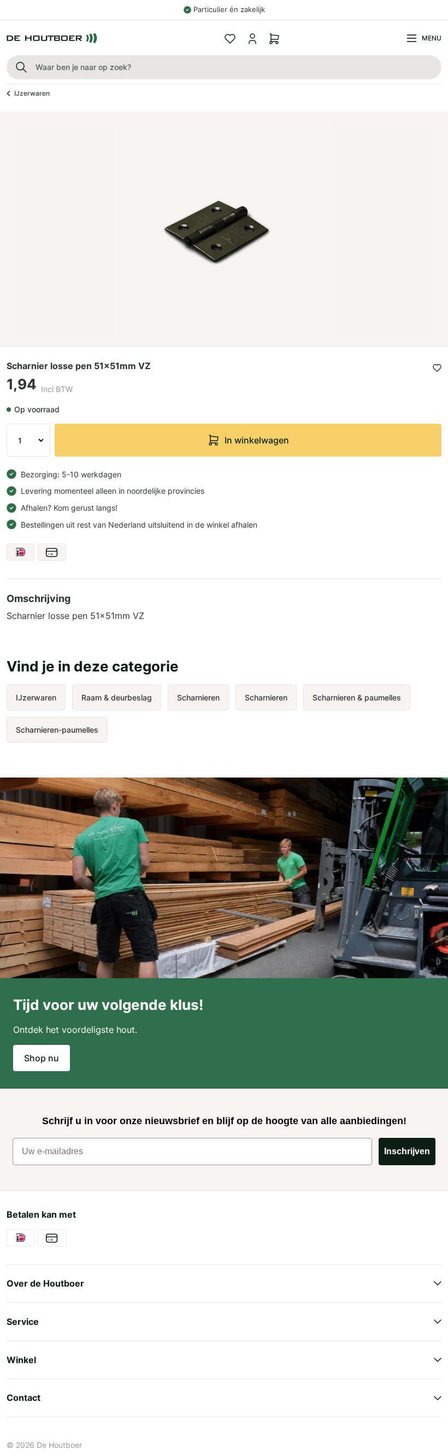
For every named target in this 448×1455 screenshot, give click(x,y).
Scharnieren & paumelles (357, 697)
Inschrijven (407, 1151)
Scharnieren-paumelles (57, 729)
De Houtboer (59, 1445)
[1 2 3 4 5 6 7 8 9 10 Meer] (28, 440)
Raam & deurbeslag (116, 697)
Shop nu (41, 1058)
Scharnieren (198, 697)
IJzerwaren (32, 93)
